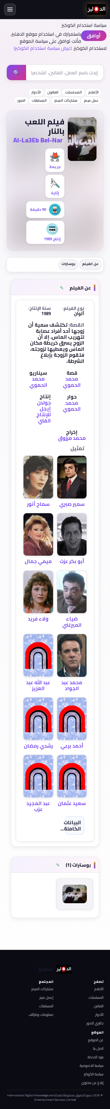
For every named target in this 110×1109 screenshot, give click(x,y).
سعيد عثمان (72, 803)
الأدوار (36, 92)
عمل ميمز (91, 100)
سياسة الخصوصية (92, 1065)
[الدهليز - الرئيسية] (96, 9)
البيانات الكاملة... (70, 825)
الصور (21, 100)
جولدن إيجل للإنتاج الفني (43, 411)
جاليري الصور (95, 1023)
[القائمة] (10, 9)
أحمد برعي (71, 746)
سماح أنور (38, 504)
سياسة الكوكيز (94, 1074)
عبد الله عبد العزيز (38, 685)
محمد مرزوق (72, 438)
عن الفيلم (90, 263)
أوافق (94, 35)
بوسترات (68, 263)
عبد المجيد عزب (38, 806)
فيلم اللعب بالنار (45, 126)
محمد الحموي (72, 381)
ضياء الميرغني (72, 621)
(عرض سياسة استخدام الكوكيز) (43, 48)
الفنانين (99, 1006)
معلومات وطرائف (40, 1014)
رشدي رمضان (38, 746)
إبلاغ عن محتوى (92, 1082)
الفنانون (52, 92)
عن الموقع (96, 1039)
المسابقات (39, 100)
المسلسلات (73, 92)
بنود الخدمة (96, 1057)
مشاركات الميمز (65, 100)
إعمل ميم (46, 997)
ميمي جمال (38, 561)
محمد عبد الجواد (71, 685)
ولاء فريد (38, 618)
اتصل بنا (98, 1048)
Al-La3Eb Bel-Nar (37, 140)
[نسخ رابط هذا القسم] (61, 287)
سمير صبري (71, 504)
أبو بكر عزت (72, 561)
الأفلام (93, 92)
